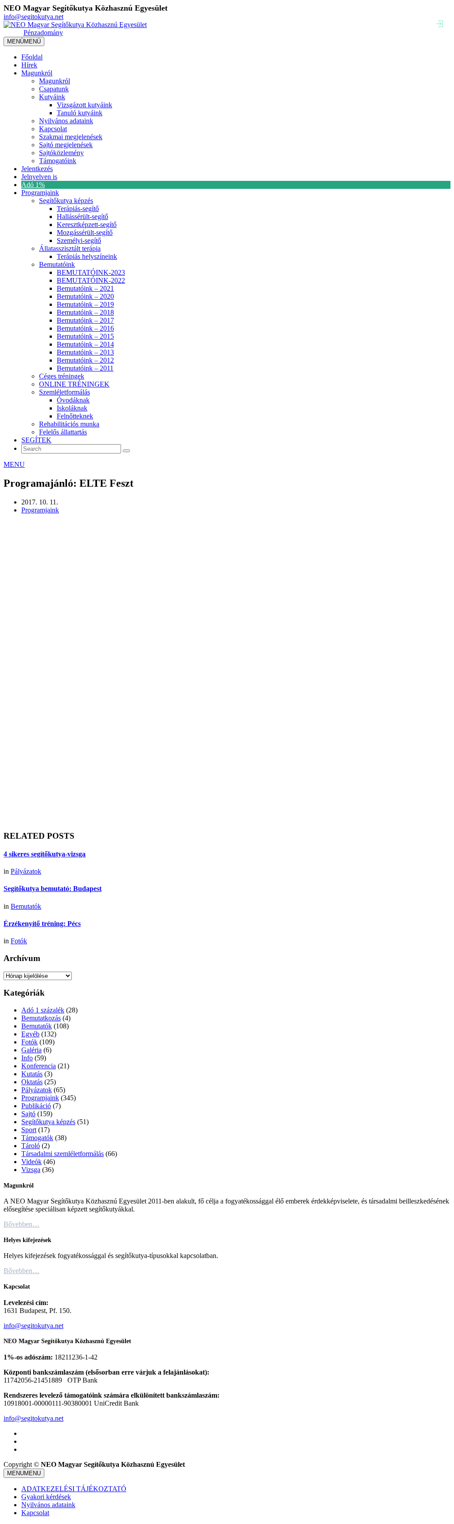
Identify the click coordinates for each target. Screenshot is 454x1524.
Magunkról (36, 73)
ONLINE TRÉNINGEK (74, 384)
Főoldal (32, 57)
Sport (28, 1129)
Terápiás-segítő (78, 208)
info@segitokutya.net (33, 16)
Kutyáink (52, 97)
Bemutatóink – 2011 (85, 368)
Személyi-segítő (79, 240)
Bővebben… (21, 1224)
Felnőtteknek (75, 416)
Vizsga (30, 1169)
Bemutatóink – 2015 (85, 336)
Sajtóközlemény (61, 152)
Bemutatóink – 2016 (85, 328)
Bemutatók (26, 906)
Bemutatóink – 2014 (85, 344)
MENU (14, 464)
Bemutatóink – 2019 (85, 304)
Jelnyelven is (39, 176)
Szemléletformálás (64, 392)
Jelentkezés (37, 168)
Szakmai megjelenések (70, 137)
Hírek (29, 65)
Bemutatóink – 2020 (85, 296)
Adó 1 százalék (42, 1010)
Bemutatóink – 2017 (85, 320)
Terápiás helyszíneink (87, 256)
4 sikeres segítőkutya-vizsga (45, 854)
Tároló (30, 1145)
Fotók (19, 941)
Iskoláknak (72, 408)
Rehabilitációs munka (69, 424)
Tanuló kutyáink (79, 113)
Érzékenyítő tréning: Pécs (42, 923)
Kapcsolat (53, 129)
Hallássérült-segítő (82, 216)
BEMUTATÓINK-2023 (91, 272)
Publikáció (36, 1106)
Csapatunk (54, 89)
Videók (31, 1161)
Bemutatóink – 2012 (85, 360)
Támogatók (37, 1137)
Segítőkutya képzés (66, 200)
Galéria (31, 1050)
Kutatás (32, 1074)
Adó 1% (33, 184)
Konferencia (38, 1066)
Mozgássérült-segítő (85, 232)
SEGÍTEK (36, 440)
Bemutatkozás (41, 1018)
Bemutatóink (57, 264)
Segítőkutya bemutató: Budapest (53, 888)
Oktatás (32, 1082)
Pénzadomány (43, 32)
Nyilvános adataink (66, 121)
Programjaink (40, 192)
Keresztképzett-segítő (87, 224)
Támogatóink (57, 160)
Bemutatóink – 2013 (85, 352)
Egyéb (30, 1034)
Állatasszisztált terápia (70, 248)
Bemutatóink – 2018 (85, 312)
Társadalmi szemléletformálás (62, 1153)
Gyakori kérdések (46, 1497)
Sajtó (28, 1114)
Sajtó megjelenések (66, 144)
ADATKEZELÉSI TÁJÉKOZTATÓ (73, 1489)
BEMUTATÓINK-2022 (91, 280)
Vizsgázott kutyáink (84, 105)
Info (27, 1058)
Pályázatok (26, 871)
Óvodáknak (73, 400)
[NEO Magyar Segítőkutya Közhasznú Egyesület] (75, 24)
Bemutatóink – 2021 (85, 288)
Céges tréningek (61, 376)
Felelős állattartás (63, 432)
